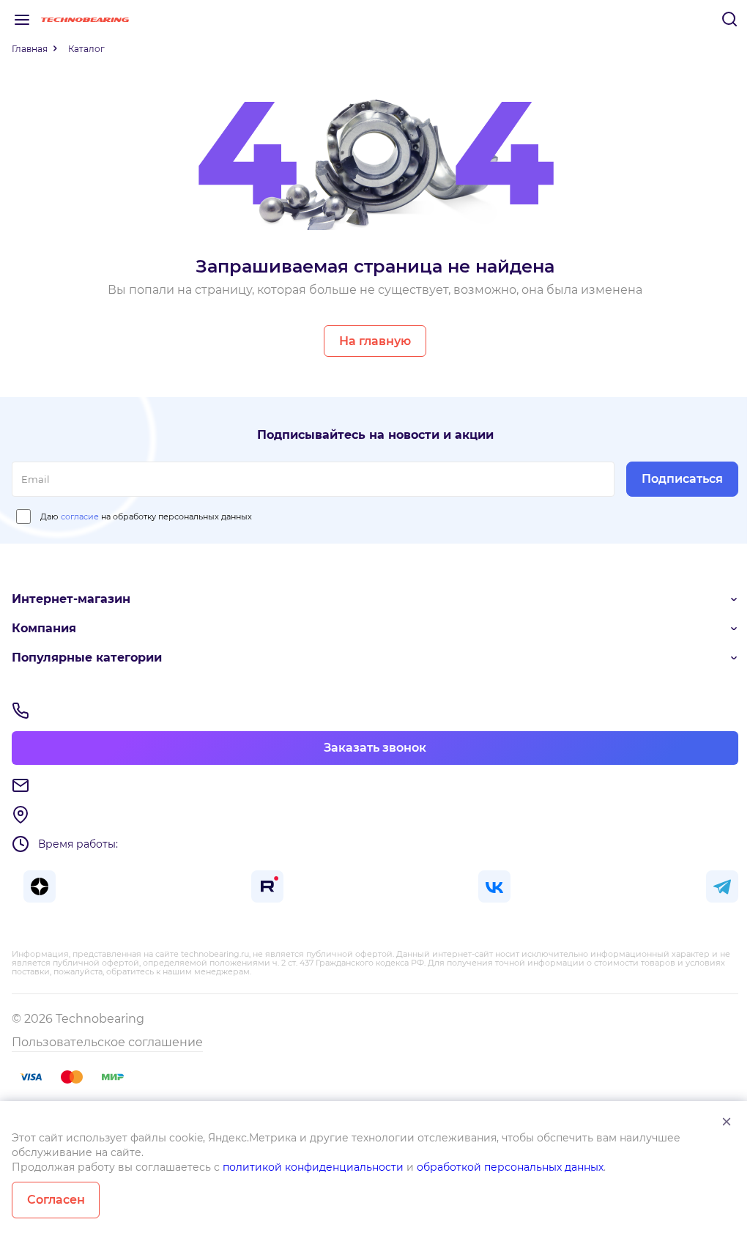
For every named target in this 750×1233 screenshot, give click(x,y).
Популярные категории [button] (87, 657)
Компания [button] (44, 628)
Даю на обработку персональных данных (146, 516)
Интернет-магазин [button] (71, 599)
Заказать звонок (375, 748)
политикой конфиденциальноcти (313, 1167)
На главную (375, 341)
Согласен (56, 1200)
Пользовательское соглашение (107, 1042)
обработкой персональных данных (510, 1167)
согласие (80, 516)
